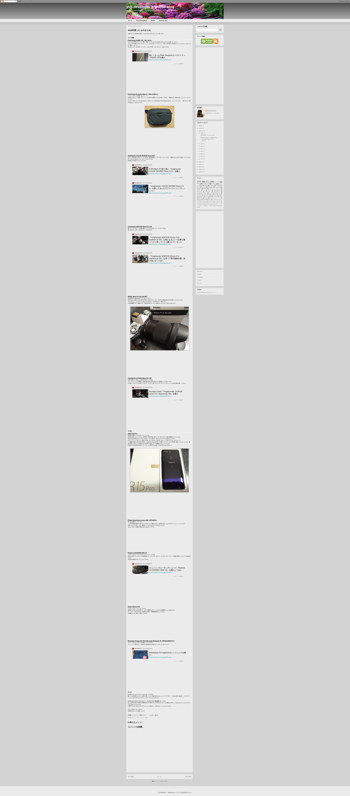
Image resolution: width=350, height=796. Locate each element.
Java (211, 193)
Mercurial (217, 193)
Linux (209, 190)
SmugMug (208, 196)
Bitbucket (207, 191)
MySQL (199, 195)
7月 (202, 146)
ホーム (130, 20)
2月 (202, 156)
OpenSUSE (217, 190)
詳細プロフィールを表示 (212, 113)
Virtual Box (208, 204)
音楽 (209, 199)
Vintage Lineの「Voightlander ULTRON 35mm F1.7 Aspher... (208, 139)
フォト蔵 (203, 205)
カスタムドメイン (215, 198)
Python (199, 188)
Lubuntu (217, 187)
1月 (202, 159)
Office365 (206, 195)
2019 (200, 128)
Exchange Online (202, 193)
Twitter (153, 20)
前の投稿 (188, 776)
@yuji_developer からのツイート (206, 292)
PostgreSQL (200, 202)
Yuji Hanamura (211, 110)
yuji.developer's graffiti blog (150, 7)
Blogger (210, 187)
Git (204, 190)
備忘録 (199, 199)
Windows (199, 191)
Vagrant (198, 204)
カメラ (134, 717)
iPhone (201, 198)
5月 (202, 148)
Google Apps (204, 201)
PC (198, 184)
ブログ (208, 205)
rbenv (206, 198)
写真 (206, 185)
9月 (202, 144)
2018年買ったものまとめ (207, 135)
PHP (220, 201)
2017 (200, 162)
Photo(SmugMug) (141, 20)
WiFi (221, 196)
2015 (200, 164)
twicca (204, 187)
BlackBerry (217, 191)
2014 (200, 167)
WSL (205, 188)
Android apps (163, 20)
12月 (202, 133)
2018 (200, 131)
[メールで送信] (150, 715)
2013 (200, 169)
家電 (213, 205)
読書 (204, 199)
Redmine (214, 195)
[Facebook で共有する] (156, 715)
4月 (202, 151)
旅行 (216, 205)
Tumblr (215, 196)
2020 (200, 125)
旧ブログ (199, 283)
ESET (198, 190)
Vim (203, 204)
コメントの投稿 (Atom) (161, 781)
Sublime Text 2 (208, 202)
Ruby (213, 184)
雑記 (146, 717)
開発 (199, 181)
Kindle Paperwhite (213, 201)
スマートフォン (140, 717)
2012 (200, 172)
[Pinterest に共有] (157, 715)
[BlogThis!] (152, 715)
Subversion (217, 202)
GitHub (199, 274)
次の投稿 (131, 776)
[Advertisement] (209, 75)
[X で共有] (154, 715)
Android (205, 184)
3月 (202, 153)
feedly (214, 204)
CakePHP (215, 199)
